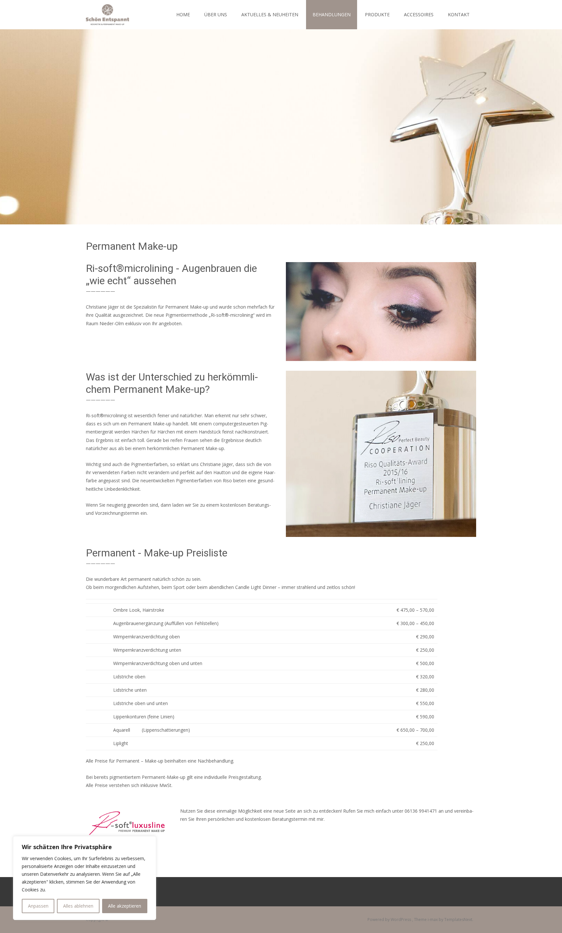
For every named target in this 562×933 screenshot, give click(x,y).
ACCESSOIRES (419, 14)
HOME (183, 14)
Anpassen (38, 906)
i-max (433, 919)
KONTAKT (459, 14)
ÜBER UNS (215, 14)
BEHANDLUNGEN (332, 14)
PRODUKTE (377, 14)
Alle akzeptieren (124, 906)
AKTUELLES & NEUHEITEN (269, 14)
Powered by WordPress (390, 919)
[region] (84, 878)
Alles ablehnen (78, 906)
